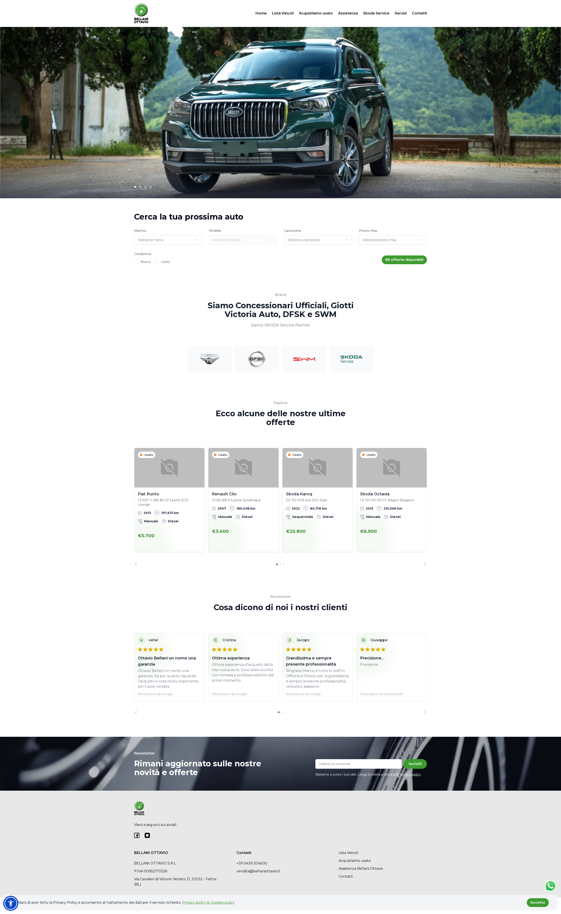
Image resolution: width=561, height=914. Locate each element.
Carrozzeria (292, 231)
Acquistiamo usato (316, 13)
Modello (215, 231)
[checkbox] (136, 262)
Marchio (140, 231)
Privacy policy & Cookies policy (208, 902)
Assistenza (348, 13)
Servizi (401, 13)
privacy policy (410, 774)
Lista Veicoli (283, 13)
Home (261, 13)
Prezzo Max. (368, 231)
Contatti (419, 13)
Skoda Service (376, 13)
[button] (10, 903)
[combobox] (168, 240)
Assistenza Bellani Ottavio (361, 868)
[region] (280, 507)
